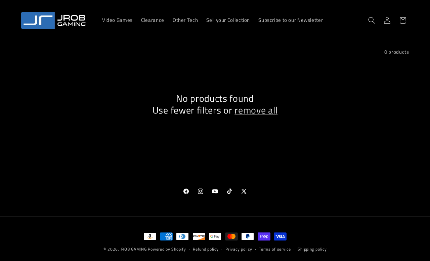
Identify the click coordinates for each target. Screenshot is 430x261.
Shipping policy (312, 249)
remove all (255, 110)
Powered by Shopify (167, 249)
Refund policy (206, 249)
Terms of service (275, 249)
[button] (371, 20)
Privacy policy (238, 249)
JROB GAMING (134, 249)
